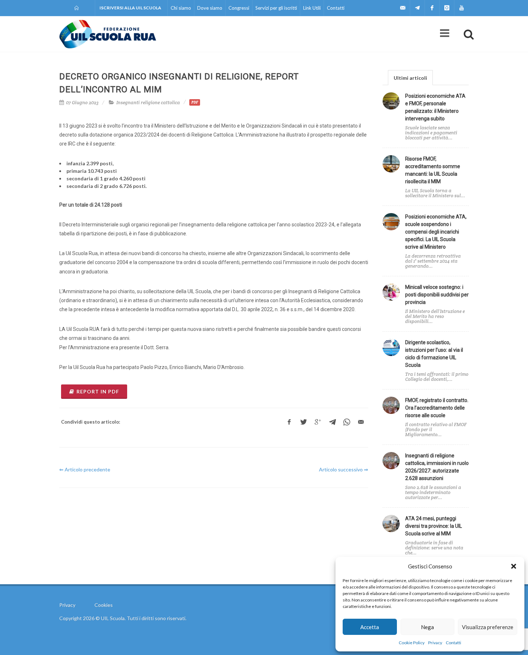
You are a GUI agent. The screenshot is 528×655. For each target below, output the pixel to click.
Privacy (435, 642)
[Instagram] (447, 8)
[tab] (410, 77)
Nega (427, 627)
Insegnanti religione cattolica (148, 103)
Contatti (453, 642)
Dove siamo (209, 8)
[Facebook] (432, 8)
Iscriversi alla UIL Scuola (130, 7)
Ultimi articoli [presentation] (410, 78)
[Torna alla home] (77, 8)
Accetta (369, 627)
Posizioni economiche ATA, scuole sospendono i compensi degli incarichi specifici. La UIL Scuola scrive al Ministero (436, 232)
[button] (513, 566)
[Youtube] (461, 8)
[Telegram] (417, 8)
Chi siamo (181, 8)
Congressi (238, 8)
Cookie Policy (412, 642)
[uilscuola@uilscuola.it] (402, 8)
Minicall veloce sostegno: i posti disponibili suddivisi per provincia (437, 294)
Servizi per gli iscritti (276, 8)
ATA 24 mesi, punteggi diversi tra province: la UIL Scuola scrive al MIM (433, 526)
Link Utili (312, 8)
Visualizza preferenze (487, 627)
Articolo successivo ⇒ (343, 469)
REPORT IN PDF (98, 391)
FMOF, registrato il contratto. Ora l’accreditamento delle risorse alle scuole (436, 407)
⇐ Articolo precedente (84, 469)
